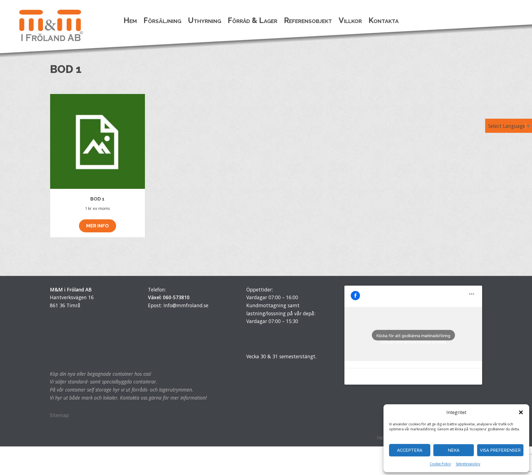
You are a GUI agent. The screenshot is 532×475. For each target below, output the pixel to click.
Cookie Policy (440, 463)
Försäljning (162, 20)
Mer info (97, 225)
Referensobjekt (308, 20)
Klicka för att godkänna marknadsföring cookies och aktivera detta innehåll (413, 337)
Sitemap (59, 415)
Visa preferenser (500, 450)
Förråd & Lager (252, 20)
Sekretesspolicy (468, 463)
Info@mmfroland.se (185, 305)
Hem (130, 20)
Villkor (350, 20)
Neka (453, 450)
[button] (521, 412)
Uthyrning (204, 20)
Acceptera (409, 450)
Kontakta (384, 20)
